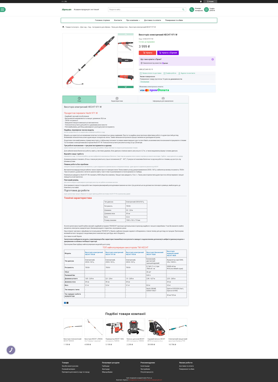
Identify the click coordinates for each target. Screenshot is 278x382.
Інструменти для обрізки (101, 27)
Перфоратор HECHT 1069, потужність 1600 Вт (115, 340)
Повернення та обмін (174, 20)
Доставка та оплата (152, 20)
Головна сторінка (102, 20)
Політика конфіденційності (153, 380)
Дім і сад (83, 27)
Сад (89, 27)
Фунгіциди (106, 369)
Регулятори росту (147, 372)
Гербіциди (105, 366)
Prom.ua (149, 378)
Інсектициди (145, 366)
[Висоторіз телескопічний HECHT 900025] (73, 327)
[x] (67, 303)
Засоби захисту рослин (70, 366)
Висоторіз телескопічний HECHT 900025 (72, 340)
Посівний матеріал (68, 369)
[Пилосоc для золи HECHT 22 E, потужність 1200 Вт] (136, 327)
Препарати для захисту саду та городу (76, 372)
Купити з (166, 53)
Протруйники (145, 369)
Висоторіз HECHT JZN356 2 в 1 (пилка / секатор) (94, 340)
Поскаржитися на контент (136, 380)
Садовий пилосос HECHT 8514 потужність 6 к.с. (156, 340)
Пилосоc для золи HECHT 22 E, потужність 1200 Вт (135, 340)
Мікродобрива (107, 372)
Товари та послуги (72, 27)
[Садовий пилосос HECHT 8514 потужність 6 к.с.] (157, 327)
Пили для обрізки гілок (120, 27)
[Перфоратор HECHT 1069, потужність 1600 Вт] (115, 327)
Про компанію (132, 20)
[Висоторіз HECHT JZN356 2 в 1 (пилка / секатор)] (94, 327)
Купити (149, 53)
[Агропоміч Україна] (66, 9)
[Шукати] (183, 10)
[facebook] (65, 303)
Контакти (118, 20)
